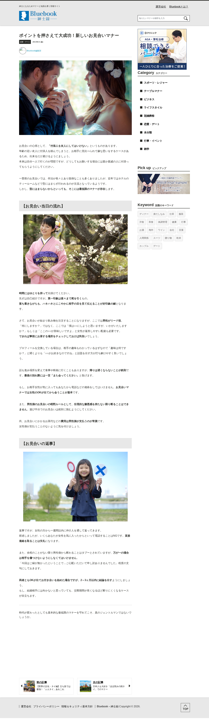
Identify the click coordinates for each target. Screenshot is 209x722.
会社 (172, 230)
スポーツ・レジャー (156, 82)
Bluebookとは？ (178, 6)
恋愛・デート (25, 42)
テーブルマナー (153, 91)
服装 (181, 214)
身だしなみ (159, 214)
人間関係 (144, 238)
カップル (144, 246)
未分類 (148, 132)
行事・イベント (153, 140)
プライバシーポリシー (46, 706)
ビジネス (149, 99)
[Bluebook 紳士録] (38, 19)
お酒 (141, 230)
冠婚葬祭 (149, 115)
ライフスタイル (153, 107)
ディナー (144, 214)
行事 (183, 222)
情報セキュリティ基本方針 (77, 706)
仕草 (171, 214)
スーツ (156, 238)
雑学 (146, 149)
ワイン (161, 230)
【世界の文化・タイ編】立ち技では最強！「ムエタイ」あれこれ (54, 686)
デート (156, 246)
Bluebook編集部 (34, 51)
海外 (151, 230)
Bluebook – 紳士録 (108, 706)
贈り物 (168, 238)
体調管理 (162, 222)
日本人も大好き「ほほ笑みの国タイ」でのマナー (109, 686)
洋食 (141, 222)
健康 (174, 222)
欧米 (179, 238)
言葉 (181, 230)
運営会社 (161, 6)
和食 (151, 222)
